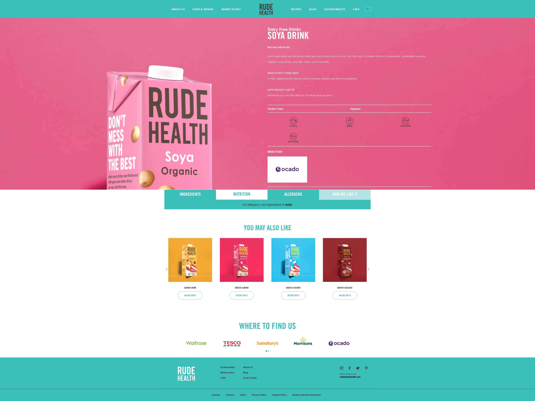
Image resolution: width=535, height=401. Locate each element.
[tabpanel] (196, 343)
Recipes (296, 9)
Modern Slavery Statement (306, 394)
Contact (230, 394)
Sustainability (334, 9)
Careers (216, 394)
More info (190, 295)
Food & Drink (250, 377)
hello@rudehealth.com (350, 376)
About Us (178, 9)
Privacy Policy (259, 394)
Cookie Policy (279, 394)
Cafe (356, 9)
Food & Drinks (203, 9)
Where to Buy (231, 9)
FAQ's (243, 394)
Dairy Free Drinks (284, 29)
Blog (312, 9)
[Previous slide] (166, 269)
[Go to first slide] (368, 269)
